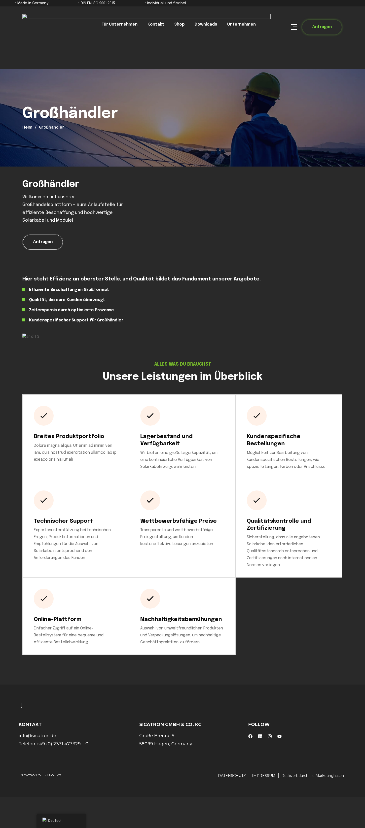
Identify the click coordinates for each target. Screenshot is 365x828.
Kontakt (155, 24)
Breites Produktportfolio (69, 436)
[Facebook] (250, 736)
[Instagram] (270, 736)
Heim (27, 127)
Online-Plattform (57, 619)
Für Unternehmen (120, 24)
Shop (179, 24)
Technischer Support (63, 521)
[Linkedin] (260, 736)
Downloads (206, 24)
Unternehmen (241, 24)
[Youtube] (279, 736)
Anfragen (322, 27)
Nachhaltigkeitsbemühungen (181, 619)
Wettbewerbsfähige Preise (178, 521)
